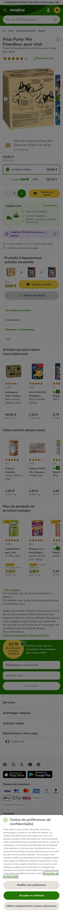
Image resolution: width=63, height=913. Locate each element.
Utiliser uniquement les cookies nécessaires (31, 906)
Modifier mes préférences (31, 885)
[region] (31, 864)
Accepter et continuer (31, 895)
